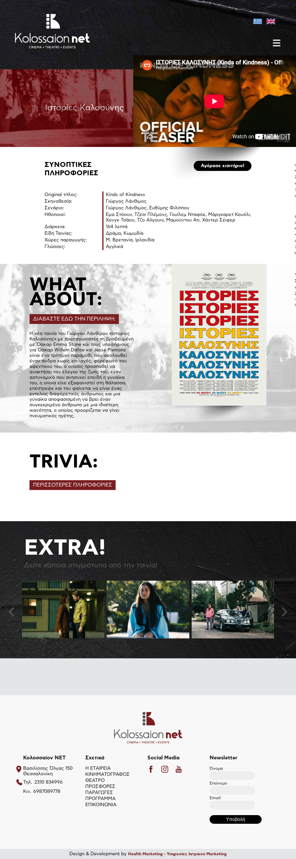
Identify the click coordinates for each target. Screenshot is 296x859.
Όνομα (216, 769)
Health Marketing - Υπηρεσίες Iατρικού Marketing (177, 854)
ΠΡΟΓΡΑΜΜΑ (100, 798)
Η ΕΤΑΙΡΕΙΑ (98, 768)
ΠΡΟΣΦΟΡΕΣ (100, 786)
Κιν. (27, 791)
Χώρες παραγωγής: (66, 240)
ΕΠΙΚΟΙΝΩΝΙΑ (100, 804)
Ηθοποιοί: (55, 214)
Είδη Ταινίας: (58, 233)
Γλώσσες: (55, 246)
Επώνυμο (218, 783)
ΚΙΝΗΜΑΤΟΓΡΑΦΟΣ (107, 774)
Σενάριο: (54, 208)
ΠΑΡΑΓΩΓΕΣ (99, 792)
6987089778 (46, 791)
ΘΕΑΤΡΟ (95, 780)
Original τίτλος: (61, 194)
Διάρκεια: (55, 226)
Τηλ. (27, 782)
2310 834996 (48, 782)
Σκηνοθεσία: (58, 201)
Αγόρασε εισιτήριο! (222, 165)
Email (215, 798)
